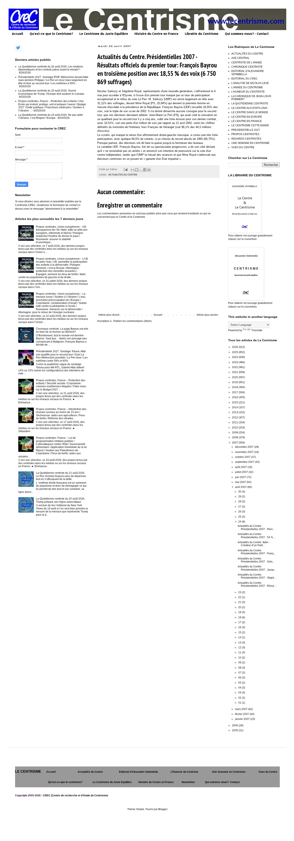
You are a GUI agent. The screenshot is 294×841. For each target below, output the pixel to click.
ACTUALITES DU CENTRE (122, 174)
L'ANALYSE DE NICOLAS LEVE (250, 83)
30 (240, 491)
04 (240, 687)
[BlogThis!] (137, 170)
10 (240, 657)
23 (240, 592)
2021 (235, 372)
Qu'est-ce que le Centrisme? (51, 33)
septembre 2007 (245, 461)
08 (240, 667)
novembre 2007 (244, 452)
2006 (235, 725)
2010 (235, 427)
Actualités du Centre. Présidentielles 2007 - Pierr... (256, 527)
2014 (235, 407)
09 (240, 662)
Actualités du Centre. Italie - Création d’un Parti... (254, 544)
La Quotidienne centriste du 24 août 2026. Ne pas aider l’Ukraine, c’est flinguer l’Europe (50, 116)
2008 (235, 437)
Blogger (162, 809)
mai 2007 (241, 482)
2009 (235, 432)
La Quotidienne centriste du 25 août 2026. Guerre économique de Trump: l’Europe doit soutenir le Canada (51, 92)
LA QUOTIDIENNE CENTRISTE (249, 103)
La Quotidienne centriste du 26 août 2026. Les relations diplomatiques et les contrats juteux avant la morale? (50, 68)
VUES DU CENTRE (242, 147)
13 (240, 642)
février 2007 (242, 714)
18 (240, 617)
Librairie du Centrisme (201, 33)
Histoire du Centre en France (156, 33)
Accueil (17, 33)
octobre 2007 (243, 457)
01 (240, 702)
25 (240, 516)
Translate (256, 330)
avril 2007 (241, 487)
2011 (235, 422)
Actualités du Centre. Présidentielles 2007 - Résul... (257, 584)
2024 (235, 357)
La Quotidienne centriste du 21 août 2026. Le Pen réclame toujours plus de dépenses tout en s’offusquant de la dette (61, 476)
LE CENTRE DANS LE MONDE (249, 112)
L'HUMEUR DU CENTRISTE (248, 91)
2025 (235, 352)
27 (240, 506)
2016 (235, 397)
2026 (235, 347)
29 (240, 496)
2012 (235, 417)
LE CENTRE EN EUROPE (246, 116)
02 (240, 697)
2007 (235, 442)
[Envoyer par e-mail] (132, 170)
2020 (235, 377)
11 (240, 652)
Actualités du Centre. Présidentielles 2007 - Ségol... (257, 576)
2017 (235, 392)
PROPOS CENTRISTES (245, 134)
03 (240, 692)
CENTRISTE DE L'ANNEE (246, 62)
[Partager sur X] (141, 170)
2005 (235, 730)
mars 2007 (241, 709)
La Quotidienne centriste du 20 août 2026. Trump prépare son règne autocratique (60, 500)
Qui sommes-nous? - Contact (247, 33)
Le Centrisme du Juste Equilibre (103, 33)
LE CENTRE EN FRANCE (246, 121)
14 (240, 637)
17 (240, 622)
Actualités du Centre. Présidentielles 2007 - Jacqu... (257, 568)
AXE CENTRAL (240, 57)
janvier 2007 (242, 719)
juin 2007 (241, 477)
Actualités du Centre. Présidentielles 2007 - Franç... (257, 552)
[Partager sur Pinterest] (149, 170)
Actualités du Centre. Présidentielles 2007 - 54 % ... (257, 536)
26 (240, 511)
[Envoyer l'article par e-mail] (125, 169)
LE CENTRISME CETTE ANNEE (250, 125)
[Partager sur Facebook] (145, 170)
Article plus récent (108, 314)
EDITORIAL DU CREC (244, 78)
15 (240, 632)
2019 (235, 382)
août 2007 (241, 467)
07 (240, 672)
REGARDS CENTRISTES (246, 138)
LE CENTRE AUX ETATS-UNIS (249, 108)
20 (240, 607)
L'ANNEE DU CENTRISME (247, 87)
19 (240, 612)
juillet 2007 (242, 472)
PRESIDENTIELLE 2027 (245, 129)
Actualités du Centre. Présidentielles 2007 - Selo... (256, 560)
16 (240, 627)
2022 (235, 367)
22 (240, 597)
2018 (235, 387)
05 (240, 682)
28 (240, 501)
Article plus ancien (207, 314)
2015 (235, 402)
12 (240, 647)
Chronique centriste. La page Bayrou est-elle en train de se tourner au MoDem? (62, 330)
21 (240, 602)
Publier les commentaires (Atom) (132, 321)
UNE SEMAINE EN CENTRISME (250, 143)
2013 (235, 412)
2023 (235, 362)
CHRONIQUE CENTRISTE (247, 66)
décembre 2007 (244, 446)
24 (240, 521)
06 (240, 677)
